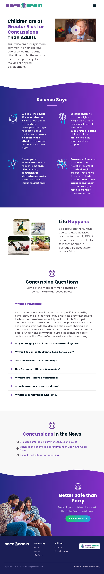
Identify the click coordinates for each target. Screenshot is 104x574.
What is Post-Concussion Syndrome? (37, 386)
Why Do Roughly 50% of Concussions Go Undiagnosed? (48, 343)
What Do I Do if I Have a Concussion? (36, 377)
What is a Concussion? (28, 303)
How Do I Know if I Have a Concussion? (37, 369)
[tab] (52, 304)
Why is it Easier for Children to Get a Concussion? (44, 352)
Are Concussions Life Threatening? (36, 360)
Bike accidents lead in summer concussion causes (48, 441)
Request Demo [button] (77, 518)
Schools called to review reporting (39, 455)
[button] (76, 30)
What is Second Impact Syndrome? (36, 394)
